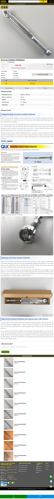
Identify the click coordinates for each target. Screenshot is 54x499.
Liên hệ (47, 467)
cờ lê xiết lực (28, 263)
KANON (15, 71)
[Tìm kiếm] (43, 1)
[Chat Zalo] (51, 481)
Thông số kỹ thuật (9, 88)
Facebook (39, 466)
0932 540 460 (43, 74)
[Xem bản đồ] (51, 486)
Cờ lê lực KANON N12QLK (19, 372)
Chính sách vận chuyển (23, 465)
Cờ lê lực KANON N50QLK (20, 393)
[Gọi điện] (51, 477)
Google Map (39, 470)
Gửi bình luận (5, 351)
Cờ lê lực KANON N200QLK (20, 413)
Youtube (39, 468)
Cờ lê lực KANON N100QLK (20, 403)
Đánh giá (45, 88)
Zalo (38, 472)
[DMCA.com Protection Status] (11, 482)
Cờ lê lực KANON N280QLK (20, 424)
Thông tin (27, 88)
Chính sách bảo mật (22, 469)
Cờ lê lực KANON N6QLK (19, 361)
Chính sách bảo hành (23, 467)
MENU (51, 1)
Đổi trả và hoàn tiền (22, 471)
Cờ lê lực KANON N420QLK (20, 434)
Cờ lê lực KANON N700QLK (20, 455)
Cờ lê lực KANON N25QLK (20, 382)
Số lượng (3, 77)
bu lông (37, 120)
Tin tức (47, 469)
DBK (15, 324)
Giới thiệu (47, 465)
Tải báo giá (50, 64)
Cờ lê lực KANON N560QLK (20, 445)
